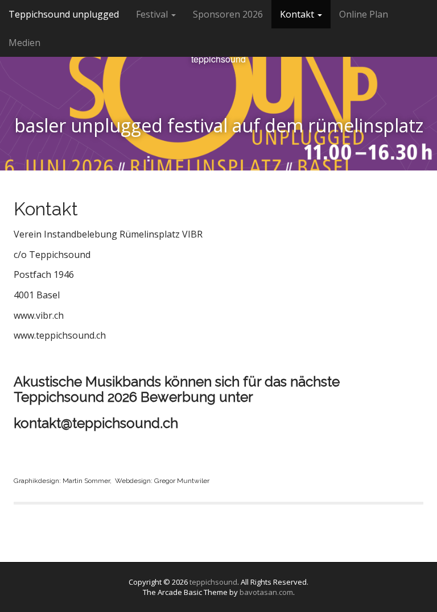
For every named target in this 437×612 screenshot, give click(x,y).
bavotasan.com (266, 592)
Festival (153, 14)
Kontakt (298, 14)
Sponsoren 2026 (228, 14)
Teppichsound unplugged (64, 14)
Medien (24, 42)
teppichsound (218, 59)
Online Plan (363, 14)
